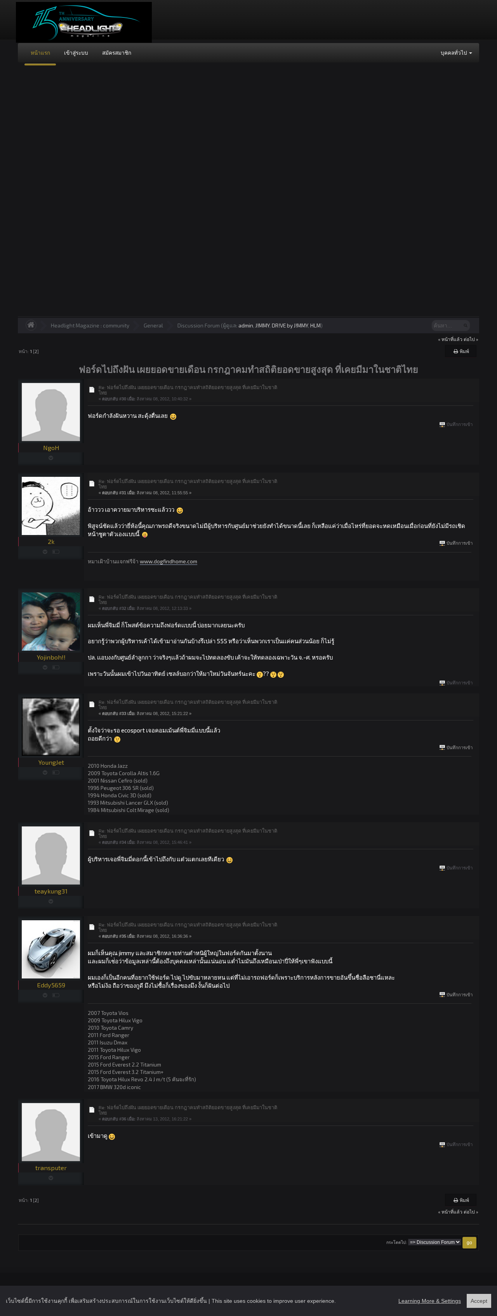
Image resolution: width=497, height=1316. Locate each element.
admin (245, 325)
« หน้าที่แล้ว (450, 339)
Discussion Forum (198, 325)
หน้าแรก (40, 52)
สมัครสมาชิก (116, 52)
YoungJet (51, 762)
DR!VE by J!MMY (290, 325)
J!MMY (262, 325)
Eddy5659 (51, 985)
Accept (479, 1301)
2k (51, 541)
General (153, 325)
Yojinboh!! (51, 657)
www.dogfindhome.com (168, 561)
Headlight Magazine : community (90, 325)
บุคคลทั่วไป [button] (454, 52)
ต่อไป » (471, 339)
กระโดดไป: (396, 1242)
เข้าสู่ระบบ (76, 52)
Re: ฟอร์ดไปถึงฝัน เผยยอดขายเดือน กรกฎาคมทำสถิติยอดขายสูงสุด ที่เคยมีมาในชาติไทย (188, 390)
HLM (315, 325)
